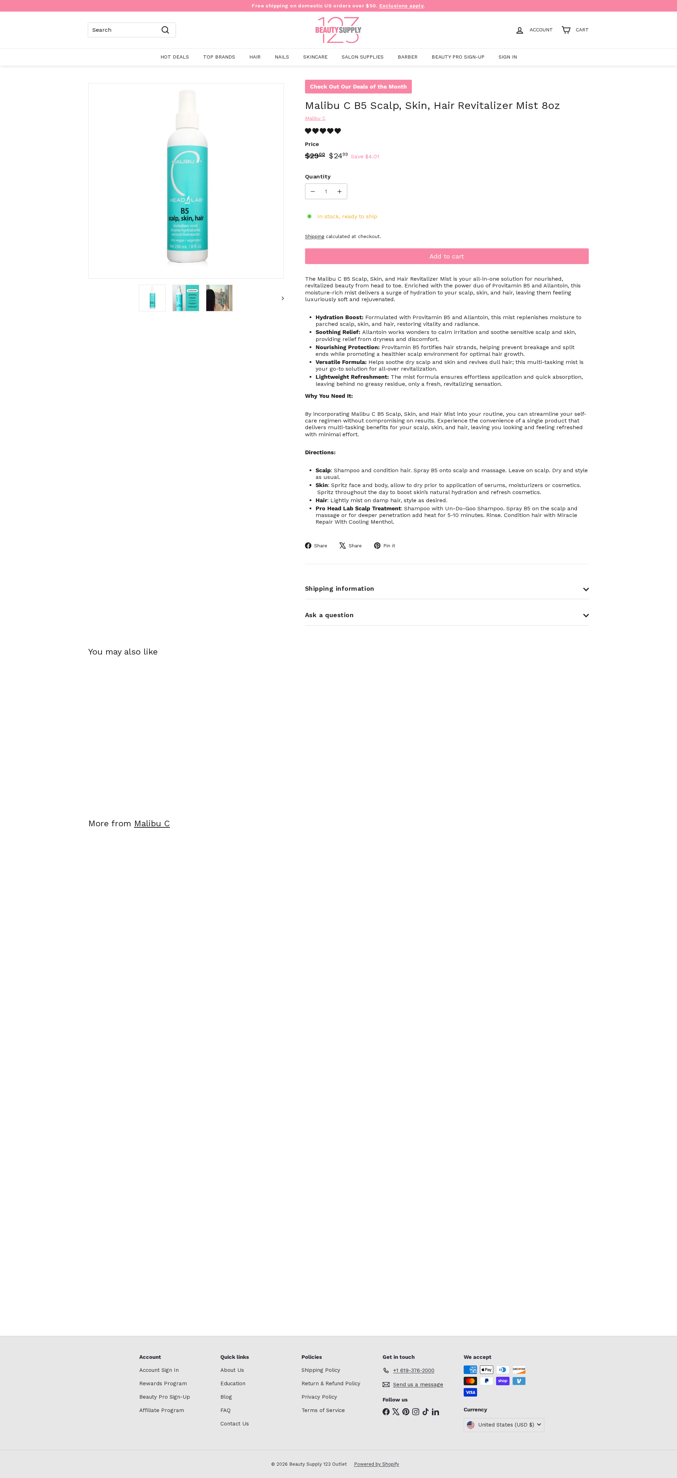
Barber (407, 57)
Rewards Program (163, 1383)
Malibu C (152, 823)
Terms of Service (323, 1410)
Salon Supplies (363, 57)
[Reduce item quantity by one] (313, 191)
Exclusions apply (401, 5)
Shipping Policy (320, 1370)
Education (232, 1383)
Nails (282, 57)
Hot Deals (174, 57)
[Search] (165, 30)
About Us (232, 1370)
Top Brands (219, 57)
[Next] (279, 298)
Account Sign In (159, 1370)
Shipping (314, 236)
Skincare (315, 57)
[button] (323, 131)
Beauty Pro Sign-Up (458, 57)
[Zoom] (186, 181)
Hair (255, 57)
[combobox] (132, 30)
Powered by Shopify (376, 1464)
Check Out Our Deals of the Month (358, 86)
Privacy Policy (319, 1397)
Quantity (318, 176)
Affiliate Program (161, 1410)
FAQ (225, 1410)
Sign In (508, 57)
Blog (226, 1397)
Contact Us (234, 1424)
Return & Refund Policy (330, 1383)
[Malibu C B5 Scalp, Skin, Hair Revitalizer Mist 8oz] (127, 732)
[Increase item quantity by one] (339, 191)
